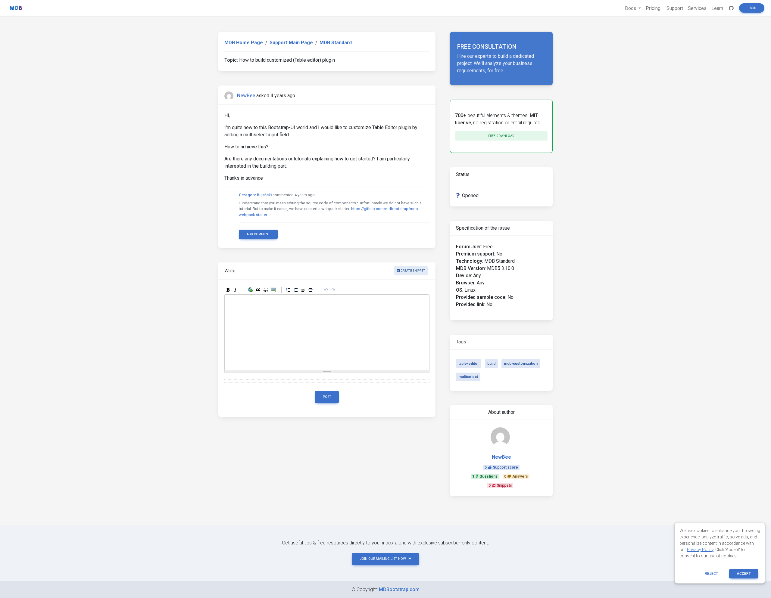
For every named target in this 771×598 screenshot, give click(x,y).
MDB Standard (336, 42)
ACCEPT (744, 574)
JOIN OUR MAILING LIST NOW (383, 559)
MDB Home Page (243, 42)
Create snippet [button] (412, 271)
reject (711, 574)
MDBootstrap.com (399, 589)
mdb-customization (521, 363)
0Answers (516, 476)
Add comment (258, 234)
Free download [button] (501, 136)
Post (327, 397)
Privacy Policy (700, 549)
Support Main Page (291, 42)
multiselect (468, 377)
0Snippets (500, 485)
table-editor (468, 363)
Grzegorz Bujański (255, 195)
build (491, 363)
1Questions (485, 476)
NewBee (246, 95)
